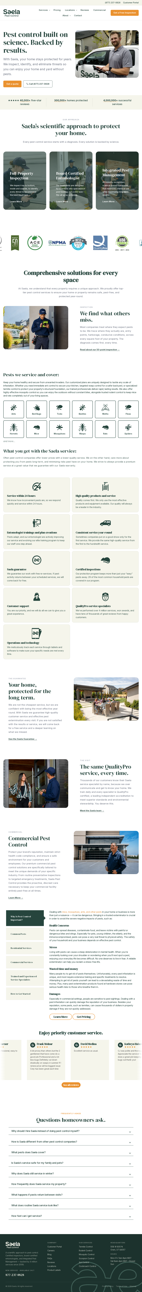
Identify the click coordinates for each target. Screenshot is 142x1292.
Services (43, 10)
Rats (105, 433)
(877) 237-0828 (112, 2)
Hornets (14, 433)
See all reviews (71, 1084)
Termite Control (86, 1247)
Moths (105, 414)
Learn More (61, 1017)
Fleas (128, 414)
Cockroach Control (87, 1266)
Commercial (99, 10)
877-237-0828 (15, 1275)
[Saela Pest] (18, 12)
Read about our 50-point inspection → (100, 349)
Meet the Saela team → (92, 810)
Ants (14, 414)
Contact (78, 15)
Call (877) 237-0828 (38, 84)
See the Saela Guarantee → (22, 739)
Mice (36, 433)
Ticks (59, 414)
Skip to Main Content (2, 4)
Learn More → (17, 201)
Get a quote (12, 84)
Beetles (82, 414)
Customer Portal (131, 2)
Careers (50, 1250)
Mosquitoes (59, 433)
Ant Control (84, 1262)
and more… (9, 441)
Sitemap (133, 1286)
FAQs (49, 1258)
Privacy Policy (107, 1286)
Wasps (82, 433)
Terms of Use (121, 1286)
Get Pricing (84, 1017)
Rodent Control (85, 1250)
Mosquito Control (86, 1254)
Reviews (85, 10)
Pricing (57, 10)
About (65, 15)
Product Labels (54, 1270)
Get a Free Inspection (124, 12)
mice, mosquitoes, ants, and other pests (82, 912)
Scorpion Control (86, 1258)
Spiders (128, 433)
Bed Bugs (36, 414)
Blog (49, 1254)
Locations (70, 10)
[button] (71, 1131)
